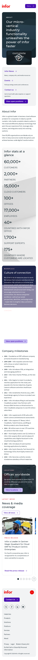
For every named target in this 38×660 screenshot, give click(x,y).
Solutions (7, 622)
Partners (7, 634)
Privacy (6, 644)
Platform (7, 626)
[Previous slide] (14, 579)
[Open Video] (19, 58)
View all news (9, 513)
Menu (29, 6)
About (6, 638)
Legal (12, 644)
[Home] (6, 6)
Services (7, 630)
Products (7, 618)
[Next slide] (34, 579)
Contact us (11, 90)
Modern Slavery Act (22, 644)
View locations (12, 490)
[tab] (18, 579)
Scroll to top (32, 592)
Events (9, 81)
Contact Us (10, 600)
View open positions (14, 101)
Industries (7, 614)
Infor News (11, 71)
